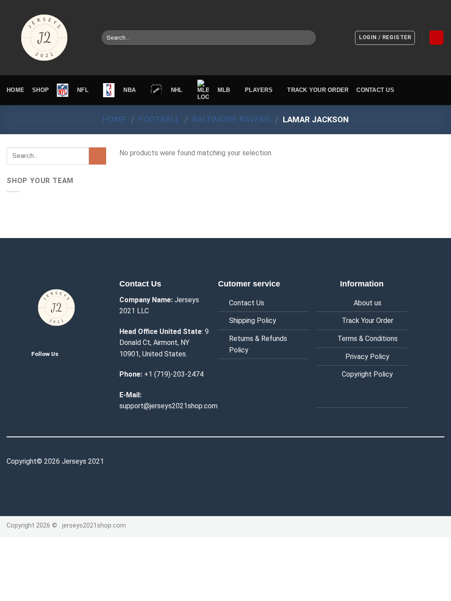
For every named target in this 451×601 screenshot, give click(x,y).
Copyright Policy (367, 374)
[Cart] (436, 37)
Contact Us (246, 303)
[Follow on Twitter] (72, 353)
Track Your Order (367, 320)
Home (15, 90)
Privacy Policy (367, 356)
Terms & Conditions (367, 338)
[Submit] (307, 37)
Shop (40, 90)
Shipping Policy (252, 320)
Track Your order (317, 90)
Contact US (375, 90)
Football (159, 119)
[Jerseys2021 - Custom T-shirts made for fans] (48, 37)
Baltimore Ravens (231, 119)
